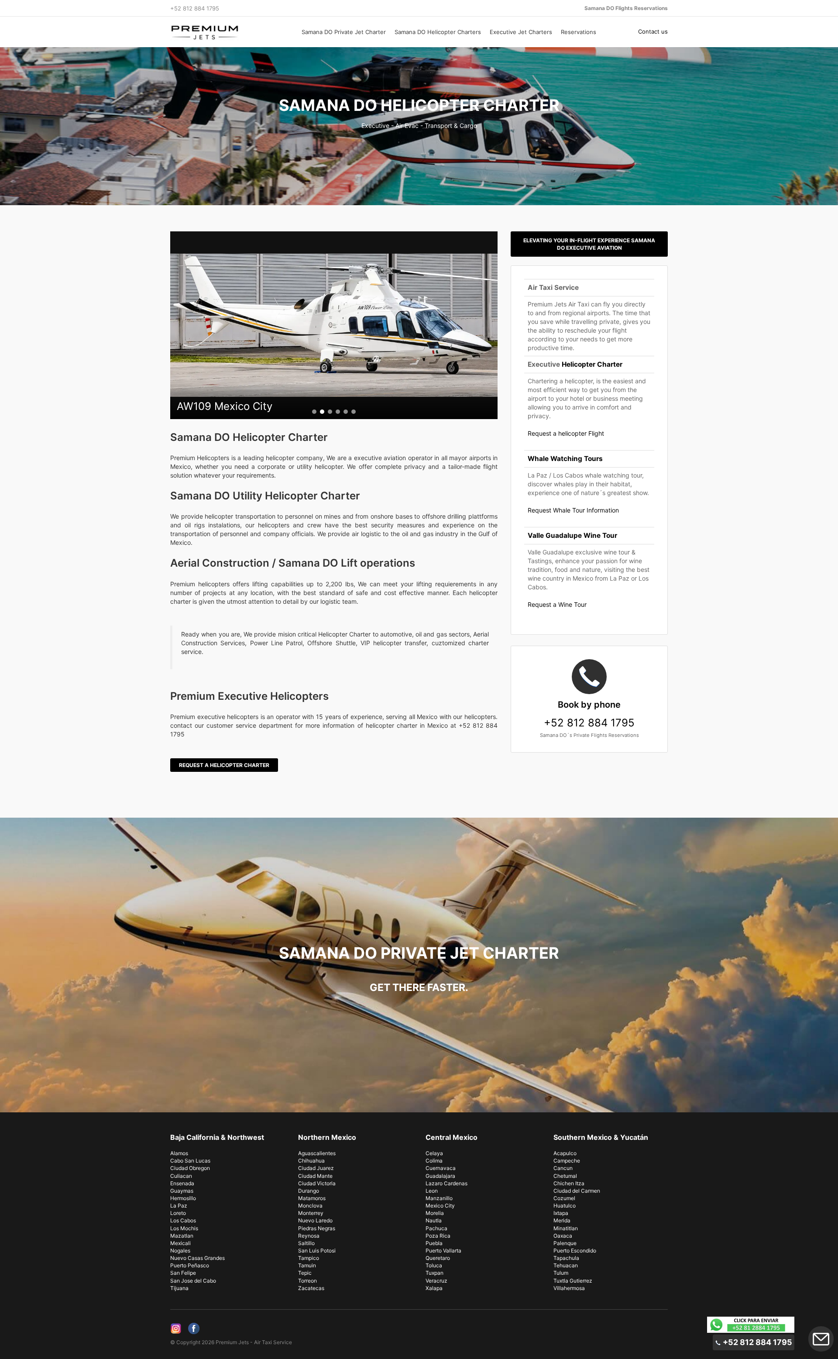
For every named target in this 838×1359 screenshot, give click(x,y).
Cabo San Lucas (190, 1160)
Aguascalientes (317, 1153)
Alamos (179, 1153)
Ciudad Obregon (190, 1168)
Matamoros (312, 1198)
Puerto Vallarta (443, 1250)
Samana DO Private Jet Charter (344, 31)
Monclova (310, 1205)
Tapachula (566, 1258)
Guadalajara (440, 1176)
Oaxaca (562, 1235)
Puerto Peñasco (189, 1265)
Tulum (560, 1273)
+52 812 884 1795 (589, 714)
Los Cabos (183, 1220)
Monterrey (310, 1213)
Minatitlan (565, 1228)
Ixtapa (560, 1213)
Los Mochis (184, 1228)
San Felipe (183, 1273)
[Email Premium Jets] (821, 1339)
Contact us (653, 31)
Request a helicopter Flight (566, 433)
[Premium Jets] (227, 32)
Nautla (434, 1220)
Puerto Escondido (574, 1250)
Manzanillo (439, 1198)
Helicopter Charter (592, 364)
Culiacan (181, 1176)
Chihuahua (311, 1160)
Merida (561, 1220)
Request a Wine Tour (557, 604)
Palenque (565, 1243)
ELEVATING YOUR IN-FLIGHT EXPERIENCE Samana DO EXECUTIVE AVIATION (589, 244)
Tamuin (307, 1265)
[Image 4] (338, 411)
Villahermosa (569, 1288)
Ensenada (182, 1183)
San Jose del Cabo (193, 1280)
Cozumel (564, 1198)
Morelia (435, 1213)
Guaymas (181, 1190)
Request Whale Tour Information (573, 510)
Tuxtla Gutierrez (572, 1280)
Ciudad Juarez (316, 1168)
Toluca (434, 1265)
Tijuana (179, 1288)
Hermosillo (183, 1198)
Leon (432, 1190)
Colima (434, 1160)
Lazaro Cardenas (446, 1183)
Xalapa (434, 1288)
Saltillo (306, 1243)
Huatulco (564, 1205)
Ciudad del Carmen (576, 1190)
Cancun (563, 1168)
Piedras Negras (316, 1228)
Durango (308, 1190)
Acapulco (565, 1153)
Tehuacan (565, 1265)
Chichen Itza (568, 1183)
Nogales (180, 1250)
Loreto (178, 1213)
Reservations (578, 31)
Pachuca (436, 1228)
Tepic (305, 1273)
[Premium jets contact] (750, 1325)
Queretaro (438, 1258)
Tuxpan (434, 1273)
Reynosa (308, 1235)
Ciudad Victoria (317, 1183)
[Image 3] (330, 411)
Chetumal (565, 1176)
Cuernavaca (441, 1168)
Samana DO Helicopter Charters (438, 31)
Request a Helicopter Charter (224, 765)
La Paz (178, 1205)
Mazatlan (181, 1235)
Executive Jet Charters (521, 31)
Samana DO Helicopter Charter (419, 105)
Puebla (434, 1243)
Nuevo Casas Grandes (197, 1258)
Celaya (434, 1153)
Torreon (307, 1280)
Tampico (308, 1258)
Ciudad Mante (315, 1176)
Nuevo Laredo (315, 1220)
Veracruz (436, 1280)
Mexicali (180, 1243)
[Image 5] (345, 411)
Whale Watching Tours (565, 458)
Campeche (566, 1160)
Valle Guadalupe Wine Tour (572, 535)
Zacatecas (311, 1288)
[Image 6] (353, 411)
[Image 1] (314, 411)
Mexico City (440, 1205)
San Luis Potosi (317, 1250)
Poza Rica (438, 1235)
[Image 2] (322, 411)
